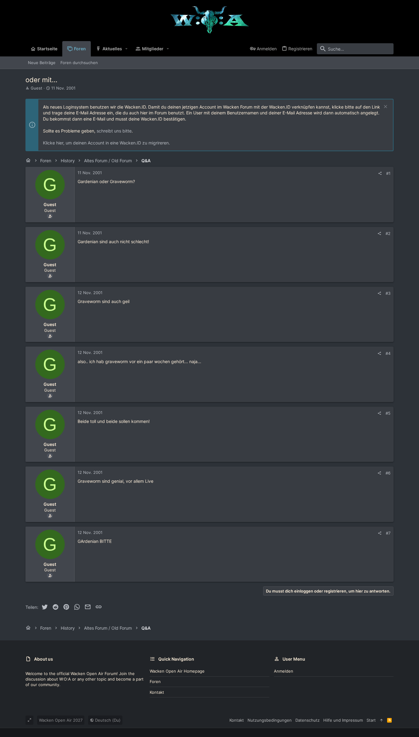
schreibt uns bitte (114, 130)
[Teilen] (380, 173)
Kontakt (157, 692)
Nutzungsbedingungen (270, 720)
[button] (126, 49)
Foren (155, 681)
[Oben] (381, 720)
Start (371, 720)
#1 (388, 173)
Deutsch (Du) (107, 720)
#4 (388, 353)
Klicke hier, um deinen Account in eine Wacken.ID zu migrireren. (106, 142)
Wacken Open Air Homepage (177, 671)
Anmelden (283, 671)
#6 (388, 472)
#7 (388, 533)
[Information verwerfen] (384, 107)
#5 (388, 413)
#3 (388, 293)
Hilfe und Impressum (343, 720)
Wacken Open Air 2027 (61, 720)
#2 (388, 233)
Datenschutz (307, 720)
